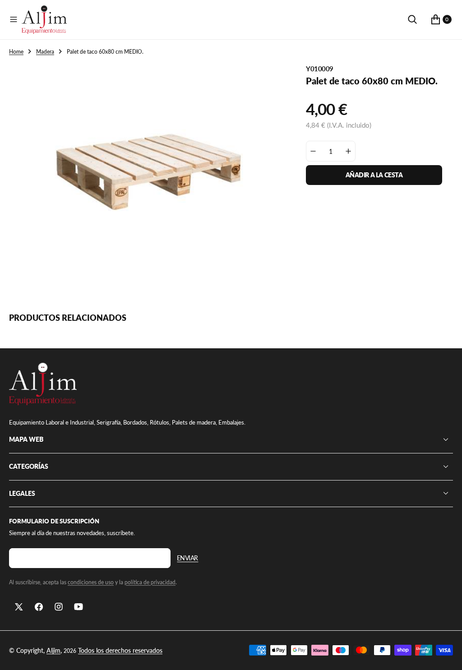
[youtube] (78, 607)
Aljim (53, 650)
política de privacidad (150, 582)
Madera (45, 51)
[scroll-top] (447, 655)
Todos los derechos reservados (120, 650)
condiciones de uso (91, 582)
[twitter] (19, 607)
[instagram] (59, 607)
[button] (13, 19)
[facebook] (39, 607)
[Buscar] (412, 19)
